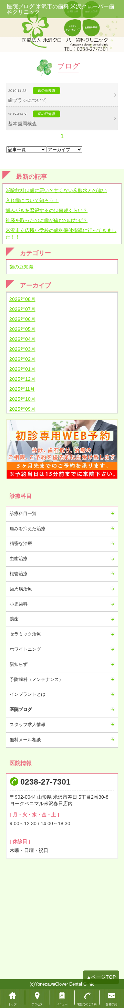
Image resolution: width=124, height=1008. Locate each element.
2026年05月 (22, 329)
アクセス (37, 1004)
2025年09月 (22, 409)
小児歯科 (19, 604)
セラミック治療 (25, 634)
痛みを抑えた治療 (27, 528)
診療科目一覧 (23, 513)
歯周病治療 (21, 588)
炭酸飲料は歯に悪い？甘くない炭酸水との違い (56, 190)
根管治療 (19, 573)
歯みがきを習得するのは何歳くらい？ (46, 210)
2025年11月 (22, 389)
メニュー (62, 1004)
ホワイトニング (25, 649)
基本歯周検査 (22, 123)
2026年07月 (22, 309)
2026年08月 (22, 299)
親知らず (19, 664)
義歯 (14, 618)
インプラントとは (27, 694)
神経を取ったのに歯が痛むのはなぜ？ (46, 220)
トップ (12, 1004)
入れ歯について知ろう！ (32, 200)
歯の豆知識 (21, 267)
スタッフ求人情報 (27, 724)
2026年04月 (22, 339)
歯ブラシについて (27, 100)
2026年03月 (22, 349)
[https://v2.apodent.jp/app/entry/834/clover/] (62, 449)
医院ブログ (21, 709)
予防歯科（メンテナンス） (36, 679)
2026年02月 (22, 359)
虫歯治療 (19, 558)
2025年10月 (22, 399)
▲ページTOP (101, 977)
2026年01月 (22, 369)
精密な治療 (21, 543)
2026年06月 (22, 319)
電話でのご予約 (86, 1004)
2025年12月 (22, 379)
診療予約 (111, 1004)
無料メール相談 (25, 739)
